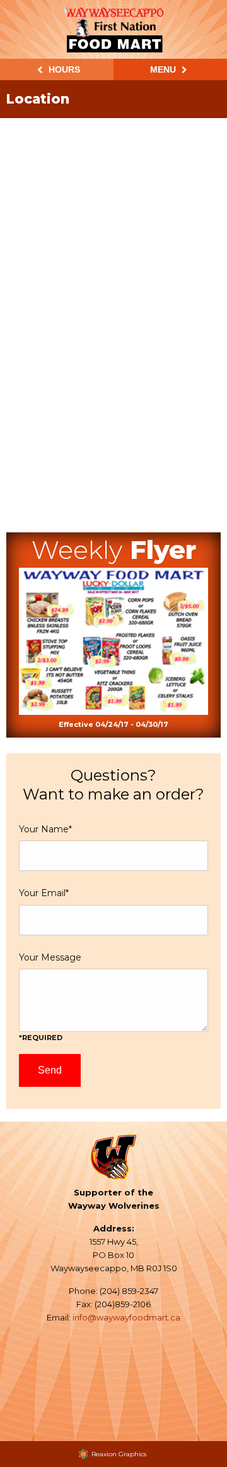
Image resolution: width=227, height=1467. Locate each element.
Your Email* (44, 893)
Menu (164, 69)
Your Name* (45, 829)
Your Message (50, 997)
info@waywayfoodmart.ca (126, 1317)
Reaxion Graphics (118, 1454)
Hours (63, 69)
